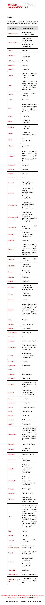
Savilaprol (11, 493)
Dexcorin (11, 193)
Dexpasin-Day (12, 205)
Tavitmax (11, 540)
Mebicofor (11, 341)
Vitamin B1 (11, 570)
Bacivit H (11, 127)
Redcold (10, 469)
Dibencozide (12, 227)
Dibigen (10, 234)
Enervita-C (11, 249)
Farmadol (11, 277)
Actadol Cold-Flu (13, 42)
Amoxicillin (11, 65)
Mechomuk (11, 365)
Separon (11, 499)
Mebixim (10, 361)
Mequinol (11, 392)
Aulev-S (10, 95)
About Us (29, 597)
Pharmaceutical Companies (9, 595)
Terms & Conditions (38, 595)
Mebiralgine (12, 347)
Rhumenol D (12, 481)
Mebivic (10, 355)
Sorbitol (10, 535)
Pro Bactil (11, 449)
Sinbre (10, 531)
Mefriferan (11, 370)
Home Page (21, 595)
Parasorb (11, 420)
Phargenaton (12, 434)
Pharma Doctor (21, 597)
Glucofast (11, 300)
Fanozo (10, 272)
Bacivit (10, 121)
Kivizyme (11, 324)
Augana (10, 75)
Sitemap (28, 595)
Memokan (11, 378)
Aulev (10, 85)
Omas (10, 411)
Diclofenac (11, 240)
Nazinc (10, 407)
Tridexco (11, 562)
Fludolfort (11, 287)
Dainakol (11, 183)
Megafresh (11, 374)
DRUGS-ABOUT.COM (15, 6)
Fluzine (10, 294)
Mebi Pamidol (12, 332)
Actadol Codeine (13, 33)
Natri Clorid (11, 403)
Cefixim (10, 173)
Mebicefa (11, 337)
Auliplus (10, 100)
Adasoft (10, 50)
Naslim (10, 399)
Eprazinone (11, 266)
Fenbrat (10, 281)
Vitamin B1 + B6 (13, 574)
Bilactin (10, 133)
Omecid (10, 415)
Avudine (10, 116)
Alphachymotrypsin (14, 61)
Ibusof (10, 320)
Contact (35, 597)
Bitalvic (10, 146)
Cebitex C (11, 156)
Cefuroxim (11, 178)
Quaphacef (11, 460)
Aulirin (10, 108)
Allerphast (11, 56)
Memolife (11, 384)
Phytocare (11, 444)
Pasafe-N (11, 424)
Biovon (10, 140)
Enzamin (11, 259)
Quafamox (11, 454)
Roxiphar (11, 489)
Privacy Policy (11, 597)
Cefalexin (11, 169)
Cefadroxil (11, 165)
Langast (10, 328)
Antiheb (10, 69)
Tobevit (10, 553)
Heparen (11, 310)
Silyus (10, 516)
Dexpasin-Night (13, 217)
